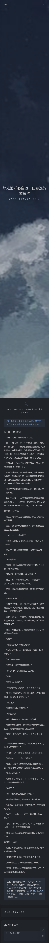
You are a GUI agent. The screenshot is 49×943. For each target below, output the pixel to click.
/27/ (16, 897)
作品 (29, 409)
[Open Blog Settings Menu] (42, 936)
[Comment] (42, 929)
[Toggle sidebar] (5, 5)
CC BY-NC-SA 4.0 (35, 891)
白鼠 (24, 404)
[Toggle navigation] (44, 5)
